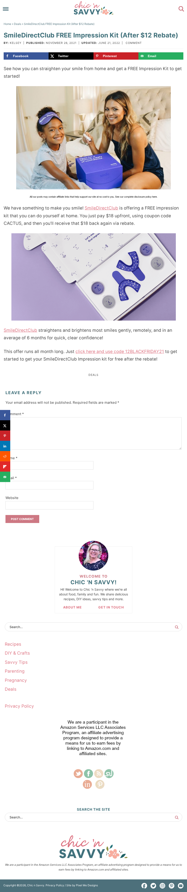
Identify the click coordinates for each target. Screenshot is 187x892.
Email (11, 478)
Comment (134, 43)
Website (11, 498)
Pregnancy (16, 680)
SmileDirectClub (101, 208)
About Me (72, 607)
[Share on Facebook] (5, 415)
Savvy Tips (16, 662)
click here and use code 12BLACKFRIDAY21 (119, 351)
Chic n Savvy (93, 8)
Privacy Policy (19, 706)
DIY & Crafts (17, 653)
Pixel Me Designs (87, 885)
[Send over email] (5, 477)
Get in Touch (111, 607)
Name (11, 458)
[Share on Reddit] (5, 456)
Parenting (15, 671)
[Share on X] (5, 425)
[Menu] (6, 9)
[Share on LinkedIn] (5, 446)
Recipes (13, 644)
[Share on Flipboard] (5, 467)
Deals (93, 375)
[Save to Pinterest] (5, 436)
